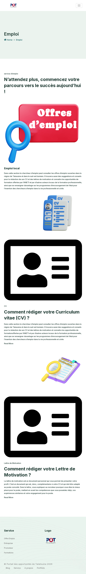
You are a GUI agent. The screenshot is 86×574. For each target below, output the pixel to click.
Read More (8, 343)
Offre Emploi (9, 538)
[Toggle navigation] (79, 5)
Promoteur (8, 548)
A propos (28, 568)
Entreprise (8, 543)
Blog (8, 568)
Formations (8, 553)
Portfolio (41, 568)
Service (17, 568)
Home (9, 40)
